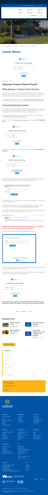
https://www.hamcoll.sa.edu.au (21, 120)
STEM (19, 439)
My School (13, 488)
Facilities (4, 421)
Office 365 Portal (21, 448)
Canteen (4, 435)
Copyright (28, 465)
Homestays (4, 449)
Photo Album (20, 421)
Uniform (4, 423)
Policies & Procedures (6, 420)
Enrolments (4, 433)
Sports (34, 432)
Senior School (36, 418)
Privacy (27, 468)
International (8, 356)
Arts (6, 363)
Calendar (20, 418)
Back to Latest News (9, 344)
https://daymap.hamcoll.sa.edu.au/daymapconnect (15, 116)
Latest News (5, 81)
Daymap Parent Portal (22, 451)
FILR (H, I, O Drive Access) (23, 456)
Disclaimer (28, 466)
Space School (21, 429)
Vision (3, 418)
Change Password (22, 453)
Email (19, 454)
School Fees (4, 437)
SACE (17, 488)
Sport (11, 326)
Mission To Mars (21, 437)
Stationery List (5, 438)
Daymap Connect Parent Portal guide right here (34, 99)
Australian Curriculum (23, 488)
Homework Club (36, 437)
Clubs (34, 433)
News (7, 371)
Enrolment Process (6, 451)
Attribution (28, 470)
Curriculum (4, 448)
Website (41, 488)
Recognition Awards (37, 435)
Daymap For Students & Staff (24, 449)
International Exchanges (7, 453)
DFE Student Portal (22, 458)
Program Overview (6, 446)
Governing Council (6, 425)
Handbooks (35, 423)
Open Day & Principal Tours (8, 432)
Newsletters (20, 420)
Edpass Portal (21, 446)
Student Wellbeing (37, 438)
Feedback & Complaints (6, 488)
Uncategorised (9, 375)
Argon (45, 488)
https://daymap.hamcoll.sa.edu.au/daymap (29, 206)
